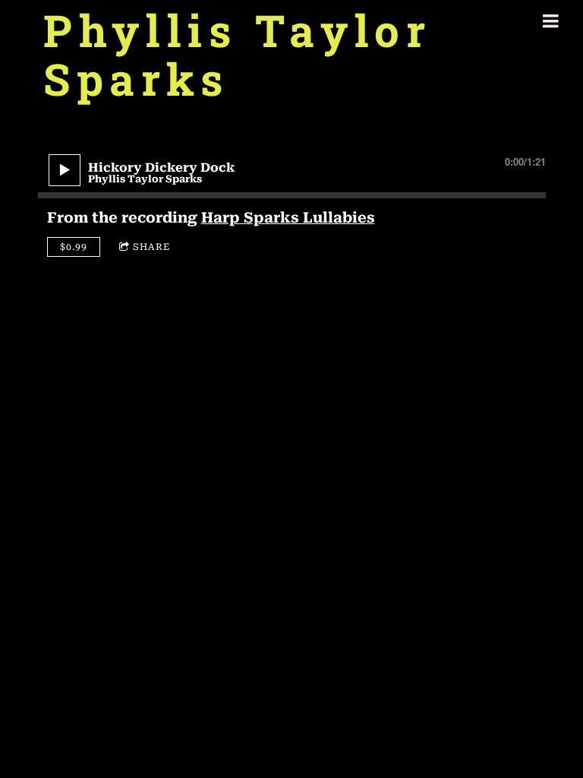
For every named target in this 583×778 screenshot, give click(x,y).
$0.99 (73, 247)
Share (151, 247)
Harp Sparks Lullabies (288, 217)
